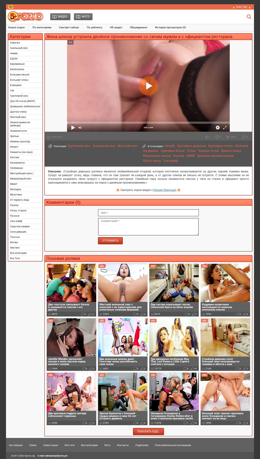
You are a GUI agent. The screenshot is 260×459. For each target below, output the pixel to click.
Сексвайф (170, 160)
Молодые (15, 189)
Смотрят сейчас (69, 27)
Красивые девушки (191, 146)
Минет (14, 184)
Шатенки (241, 146)
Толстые (15, 237)
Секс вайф (16, 221)
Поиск (33, 445)
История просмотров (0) (170, 27)
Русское (14, 215)
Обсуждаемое (138, 27)
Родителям (141, 445)
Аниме (14, 53)
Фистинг (15, 247)
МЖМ (190, 156)
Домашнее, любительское (25, 106)
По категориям (42, 27)
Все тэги (69, 445)
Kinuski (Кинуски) (165, 190)
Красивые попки (220, 146)
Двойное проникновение (215, 156)
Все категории (18, 253)
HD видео (116, 27)
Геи (12, 90)
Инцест (14, 146)
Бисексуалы (17, 69)
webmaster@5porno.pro (56, 456)
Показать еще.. (148, 431)
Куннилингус (17, 162)
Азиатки (15, 42)
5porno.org (29, 456)
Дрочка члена (18, 111)
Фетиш (14, 242)
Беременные (17, 63)
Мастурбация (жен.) (21, 173)
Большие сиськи (19, 74)
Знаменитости (18, 130)
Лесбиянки (16, 168)
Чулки (191, 151)
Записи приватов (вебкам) (20, 124)
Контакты (123, 445)
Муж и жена (152, 160)
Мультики (16, 194)
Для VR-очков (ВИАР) (22, 101)
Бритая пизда (231, 151)
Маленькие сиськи (157, 156)
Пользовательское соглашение (173, 445)
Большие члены (19, 79)
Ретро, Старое (18, 210)
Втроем (178, 156)
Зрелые (14, 136)
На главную (16, 445)
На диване (151, 151)
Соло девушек (18, 231)
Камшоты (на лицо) (21, 152)
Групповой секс (19, 95)
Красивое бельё (173, 151)
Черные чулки (208, 151)
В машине (15, 85)
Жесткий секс (18, 117)
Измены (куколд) (20, 141)
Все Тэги (15, 258)
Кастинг (14, 157)
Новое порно (16, 27)
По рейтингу (94, 27)
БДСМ (13, 58)
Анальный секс (19, 48)
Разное (14, 205)
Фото (107, 445)
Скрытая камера (20, 226)
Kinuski (170, 146)
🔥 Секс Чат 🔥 (241, 6)
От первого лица (19, 199)
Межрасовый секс (20, 178)
